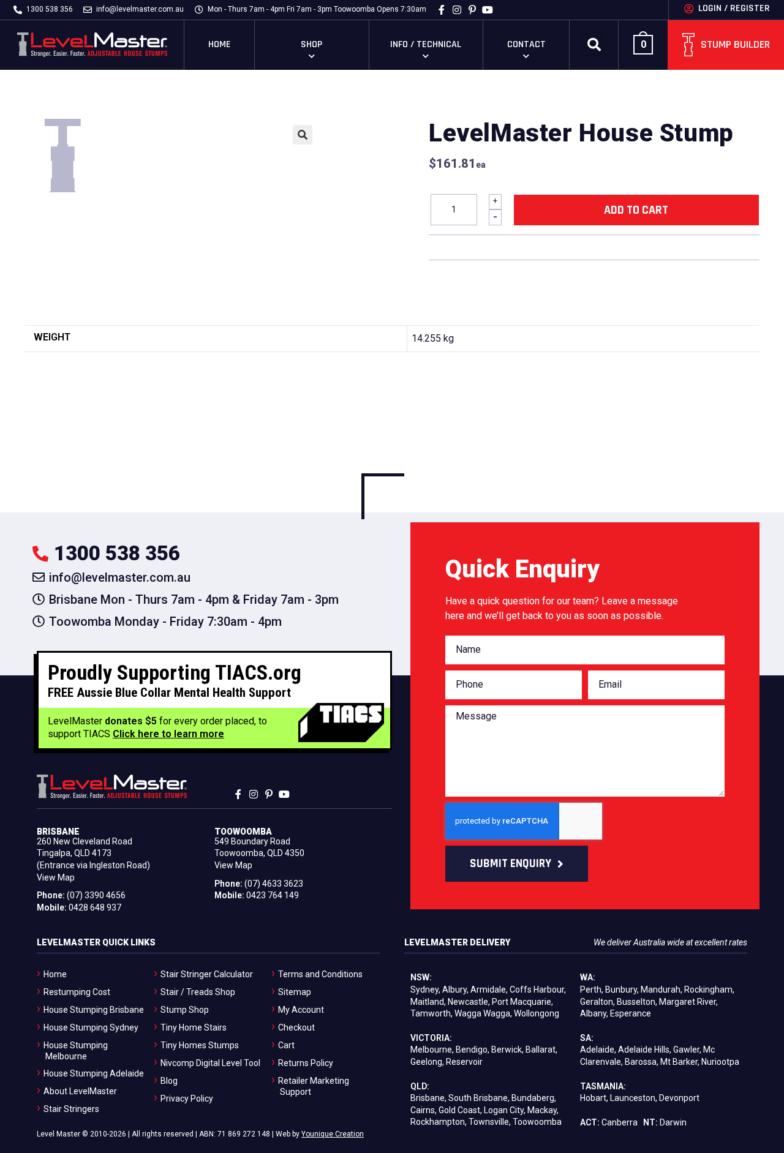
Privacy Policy (186, 1098)
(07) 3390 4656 (96, 895)
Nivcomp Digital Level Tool (210, 1063)
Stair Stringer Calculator (206, 974)
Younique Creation (332, 1134)
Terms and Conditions (320, 974)
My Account (301, 1010)
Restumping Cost (76, 992)
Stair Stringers (71, 1109)
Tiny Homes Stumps (199, 1045)
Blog (169, 1081)
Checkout (296, 1027)
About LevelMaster (80, 1091)
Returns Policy (305, 1063)
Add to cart (636, 210)
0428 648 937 (95, 907)
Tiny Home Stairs (193, 1027)
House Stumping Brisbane (93, 1010)
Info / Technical (425, 44)
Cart (286, 1045)
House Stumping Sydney (90, 1027)
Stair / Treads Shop (197, 992)
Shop (311, 44)
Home (219, 44)
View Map (56, 877)
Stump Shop (184, 1010)
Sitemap (294, 992)
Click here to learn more (168, 734)
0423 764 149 (272, 895)
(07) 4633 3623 (273, 883)
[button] (594, 44)
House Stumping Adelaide (93, 1073)
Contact (526, 44)
